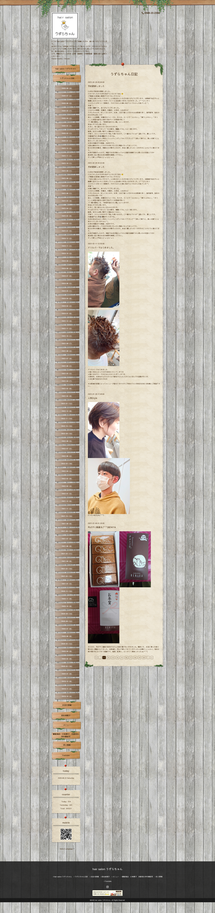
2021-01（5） (67, 584)
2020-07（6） (67, 629)
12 (108, 657)
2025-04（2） (67, 208)
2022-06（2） (67, 456)
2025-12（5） (67, 148)
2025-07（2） (67, 186)
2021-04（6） (67, 561)
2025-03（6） (67, 216)
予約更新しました (96, 86)
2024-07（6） (67, 276)
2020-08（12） (67, 621)
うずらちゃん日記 (67, 78)
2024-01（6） (67, 313)
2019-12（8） (67, 681)
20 (144, 657)
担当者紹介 (66, 715)
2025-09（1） (67, 171)
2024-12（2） (67, 238)
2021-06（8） (67, 546)
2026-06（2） (67, 103)
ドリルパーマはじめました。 (101, 247)
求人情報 (67, 745)
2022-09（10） (67, 433)
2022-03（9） (67, 479)
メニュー (67, 725)
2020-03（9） (67, 659)
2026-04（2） (67, 118)
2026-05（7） (67, 111)
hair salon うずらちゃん (66, 68)
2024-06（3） (67, 283)
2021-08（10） (67, 531)
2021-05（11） (67, 554)
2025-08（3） (67, 178)
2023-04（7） (67, 381)
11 (104, 657)
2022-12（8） (67, 411)
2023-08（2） (67, 351)
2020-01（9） (67, 674)
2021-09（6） (67, 524)
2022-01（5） (67, 494)
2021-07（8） (67, 539)
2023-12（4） (67, 321)
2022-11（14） (67, 418)
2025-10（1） (67, 163)
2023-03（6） (67, 388)
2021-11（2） (67, 509)
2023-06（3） (67, 366)
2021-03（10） (67, 569)
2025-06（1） (67, 193)
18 (135, 657)
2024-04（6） (67, 298)
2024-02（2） (67, 306)
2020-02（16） (67, 666)
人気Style (92, 398)
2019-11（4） (67, 689)
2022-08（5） (67, 441)
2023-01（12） (67, 403)
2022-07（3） (67, 448)
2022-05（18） (67, 463)
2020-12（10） (67, 591)
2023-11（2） (67, 328)
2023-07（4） (67, 358)
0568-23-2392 (152, 12)
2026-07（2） (67, 96)
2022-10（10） (67, 426)
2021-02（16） (67, 576)
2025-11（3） (67, 156)
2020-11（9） (67, 599)
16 (126, 657)
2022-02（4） (67, 486)
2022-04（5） (67, 471)
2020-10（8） (67, 606)
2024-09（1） (67, 261)
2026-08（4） (67, 88)
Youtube (66, 755)
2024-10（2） (67, 253)
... (100, 657)
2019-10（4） (67, 696)
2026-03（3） (67, 126)
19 (139, 657)
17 (130, 657)
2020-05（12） (67, 644)
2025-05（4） (67, 201)
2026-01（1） (67, 141)
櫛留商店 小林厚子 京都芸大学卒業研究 (66, 735)
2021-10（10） (67, 516)
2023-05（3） (67, 373)
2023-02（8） (67, 396)
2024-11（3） (67, 246)
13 (113, 657)
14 (117, 657)
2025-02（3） (67, 223)
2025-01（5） (67, 231)
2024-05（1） (67, 291)
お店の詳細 (67, 705)
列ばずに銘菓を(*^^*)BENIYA (102, 527)
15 (122, 657)
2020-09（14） (67, 614)
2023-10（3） (67, 336)
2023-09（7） (67, 343)
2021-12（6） (67, 501)
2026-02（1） (67, 133)
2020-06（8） (67, 636)
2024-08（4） (67, 268)
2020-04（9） (67, 651)
